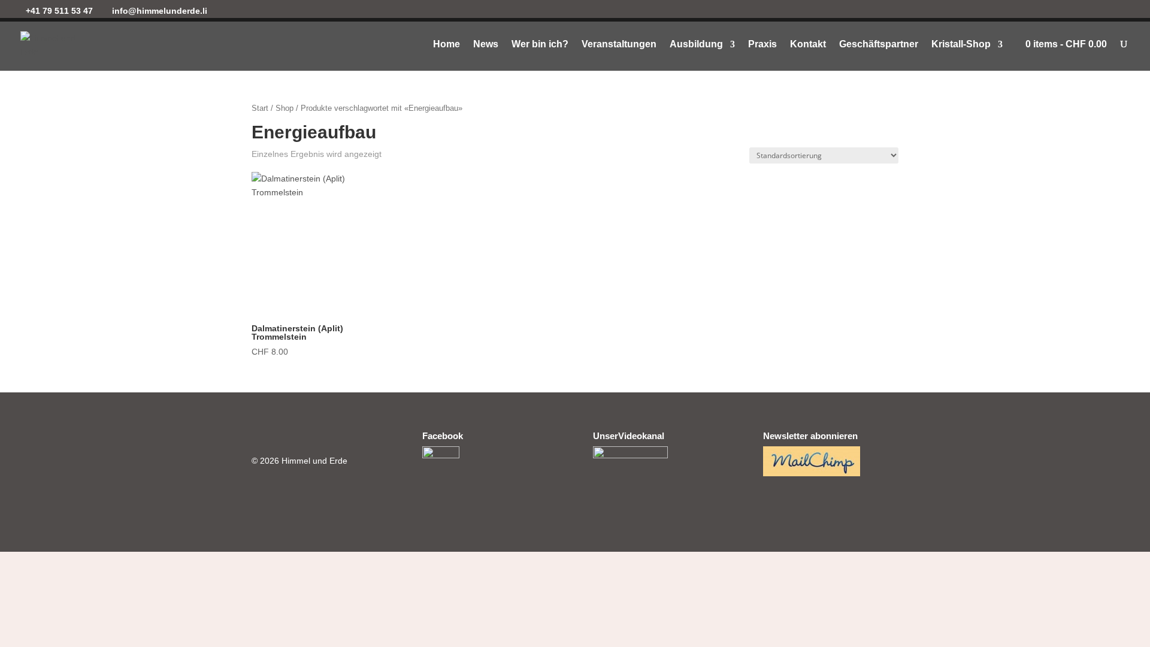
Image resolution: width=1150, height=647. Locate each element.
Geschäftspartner (878, 44)
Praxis (762, 44)
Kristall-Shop (961, 44)
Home (446, 44)
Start (260, 108)
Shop (284, 108)
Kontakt (808, 44)
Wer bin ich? (540, 44)
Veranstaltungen (619, 44)
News (485, 44)
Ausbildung (696, 44)
